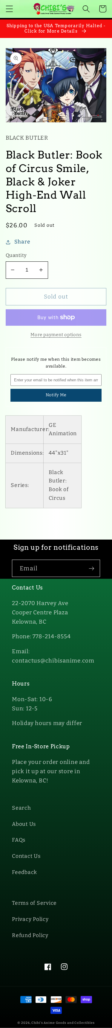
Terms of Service (34, 903)
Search (21, 808)
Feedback (24, 872)
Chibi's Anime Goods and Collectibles (63, 1023)
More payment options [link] (56, 334)
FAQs (18, 840)
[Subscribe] (91, 568)
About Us (24, 824)
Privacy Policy (30, 919)
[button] (9, 9)
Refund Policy (30, 935)
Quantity (16, 255)
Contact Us (26, 856)
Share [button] (22, 242)
